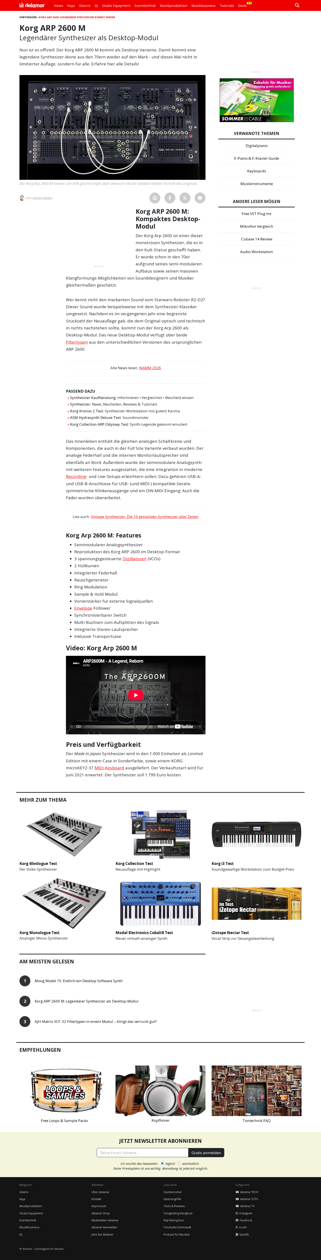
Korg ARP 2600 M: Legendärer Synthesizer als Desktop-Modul (86, 1001)
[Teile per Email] (200, 197)
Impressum (98, 1206)
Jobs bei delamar (102, 1234)
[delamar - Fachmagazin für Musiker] (32, 5)
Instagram (245, 1213)
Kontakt (96, 1199)
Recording (76, 476)
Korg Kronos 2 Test (86, 410)
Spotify (243, 1234)
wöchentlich (191, 1163)
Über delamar (100, 1192)
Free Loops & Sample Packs (64, 1120)
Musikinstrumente (256, 183)
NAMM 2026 (150, 367)
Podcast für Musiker (177, 1234)
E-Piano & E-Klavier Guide (256, 158)
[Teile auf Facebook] (169, 197)
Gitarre (23, 1192)
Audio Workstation (256, 251)
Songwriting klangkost (178, 1213)
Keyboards (256, 170)
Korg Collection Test (134, 863)
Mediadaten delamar (105, 1220)
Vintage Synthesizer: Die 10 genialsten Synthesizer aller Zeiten (144, 516)
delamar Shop (100, 1213)
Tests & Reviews (174, 1206)
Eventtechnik (27, 1220)
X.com (242, 1227)
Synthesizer (28, 17)
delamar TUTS (248, 1199)
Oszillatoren (135, 559)
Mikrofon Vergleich (256, 226)
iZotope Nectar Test (230, 932)
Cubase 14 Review (256, 239)
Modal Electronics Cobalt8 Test (144, 932)
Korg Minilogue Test (38, 863)
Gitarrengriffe (172, 1199)
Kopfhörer (160, 1120)
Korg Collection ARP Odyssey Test (99, 424)
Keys (22, 1199)
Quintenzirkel (172, 1192)
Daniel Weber (43, 197)
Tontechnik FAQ (257, 1120)
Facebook (245, 1220)
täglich (170, 1163)
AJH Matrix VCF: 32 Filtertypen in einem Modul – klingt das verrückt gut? (96, 1022)
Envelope (83, 608)
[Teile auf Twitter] (184, 197)
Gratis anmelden (206, 1152)
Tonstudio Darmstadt (177, 1227)
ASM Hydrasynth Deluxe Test (95, 417)
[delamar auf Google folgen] (154, 197)
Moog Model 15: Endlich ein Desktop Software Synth (79, 981)
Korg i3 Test (223, 863)
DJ (20, 1234)
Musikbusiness (29, 1227)
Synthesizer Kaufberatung (93, 397)
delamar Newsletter (104, 1227)
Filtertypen (77, 342)
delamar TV (247, 1206)
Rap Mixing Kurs (174, 1220)
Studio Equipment (31, 1213)
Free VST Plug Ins (256, 213)
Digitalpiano (257, 145)
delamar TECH (248, 1192)
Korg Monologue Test (39, 932)
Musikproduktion (30, 1206)
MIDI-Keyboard (109, 768)
